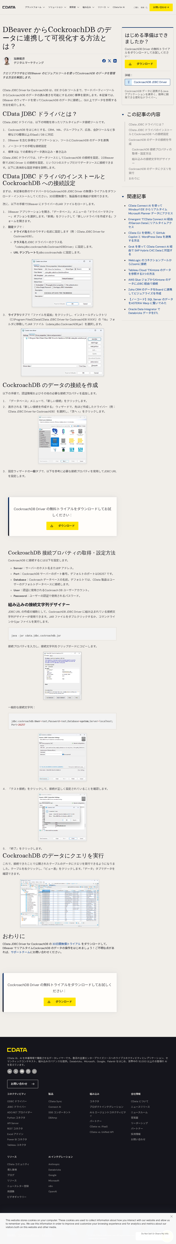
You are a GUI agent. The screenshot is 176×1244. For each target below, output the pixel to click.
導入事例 (12, 1169)
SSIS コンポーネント (59, 1112)
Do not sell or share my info (154, 1233)
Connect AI (54, 1106)
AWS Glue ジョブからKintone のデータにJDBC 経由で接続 (149, 281)
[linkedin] (9, 1071)
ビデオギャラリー (16, 1197)
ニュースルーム (139, 1112)
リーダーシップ (139, 1123)
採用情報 (136, 1134)
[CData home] (12, 7)
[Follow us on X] (109, 61)
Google (52, 1175)
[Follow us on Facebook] (104, 61)
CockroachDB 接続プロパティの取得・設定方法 (152, 151)
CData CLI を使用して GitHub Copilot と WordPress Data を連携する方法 (149, 236)
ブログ (10, 1175)
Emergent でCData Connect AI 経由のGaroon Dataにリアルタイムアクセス (150, 223)
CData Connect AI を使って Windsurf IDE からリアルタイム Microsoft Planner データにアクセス (150, 209)
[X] (15, 1071)
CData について (139, 1101)
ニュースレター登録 (18, 1186)
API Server (13, 1123)
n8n (50, 1186)
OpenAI (52, 1191)
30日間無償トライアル (66, 944)
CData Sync (55, 1101)
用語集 (10, 1191)
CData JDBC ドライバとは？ (146, 124)
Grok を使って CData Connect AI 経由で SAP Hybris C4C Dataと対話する (150, 250)
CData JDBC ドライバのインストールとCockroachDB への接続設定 (150, 132)
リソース (12, 1180)
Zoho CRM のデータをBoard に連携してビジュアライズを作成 (150, 291)
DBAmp (52, 1117)
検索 (142, 7)
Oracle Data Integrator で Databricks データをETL (144, 311)
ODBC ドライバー (17, 1101)
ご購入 (136, 7)
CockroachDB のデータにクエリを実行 (150, 171)
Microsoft (53, 1180)
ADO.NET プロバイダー (19, 1112)
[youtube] (22, 1071)
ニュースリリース (140, 1106)
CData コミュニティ (18, 1164)
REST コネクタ (15, 1128)
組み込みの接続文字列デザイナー (151, 161)
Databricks (54, 1169)
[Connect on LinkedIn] (115, 61)
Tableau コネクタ (16, 1144)
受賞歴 (134, 1117)
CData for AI (119, 7)
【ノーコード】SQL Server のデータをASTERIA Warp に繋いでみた (150, 301)
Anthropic (54, 1164)
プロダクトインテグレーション (106, 1106)
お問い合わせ (160, 7)
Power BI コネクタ (17, 1139)
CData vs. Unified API (101, 1132)
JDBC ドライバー (16, 1106)
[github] (28, 1071)
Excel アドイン (15, 1134)
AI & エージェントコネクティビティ (108, 1114)
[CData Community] (34, 1071)
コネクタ (94, 1101)
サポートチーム (20, 952)
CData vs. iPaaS (99, 1126)
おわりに (134, 178)
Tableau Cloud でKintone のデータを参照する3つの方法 (149, 272)
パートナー (96, 1121)
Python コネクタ (16, 1117)
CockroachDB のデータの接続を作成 (150, 142)
